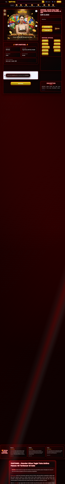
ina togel (16, 482)
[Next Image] (36, 26)
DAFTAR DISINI (47, 27)
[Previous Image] (8, 26)
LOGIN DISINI (47, 30)
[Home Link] (12, 2)
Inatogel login (13, 475)
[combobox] (29, 2)
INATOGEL (20, 83)
